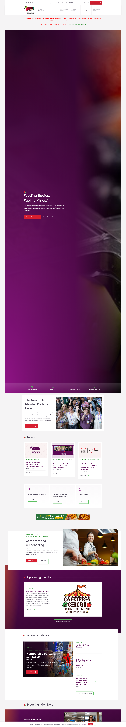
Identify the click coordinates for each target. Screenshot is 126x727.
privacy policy (83, 724)
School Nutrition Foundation (73, 3)
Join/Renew (58, 3)
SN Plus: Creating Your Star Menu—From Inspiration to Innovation (83, 663)
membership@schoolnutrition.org (76, 24)
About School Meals (96, 9)
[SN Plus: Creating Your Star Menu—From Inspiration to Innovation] (96, 663)
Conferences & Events (64, 9)
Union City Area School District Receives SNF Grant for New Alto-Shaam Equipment (90, 467)
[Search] (88, 2)
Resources (51, 10)
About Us (83, 3)
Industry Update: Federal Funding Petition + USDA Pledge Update (81, 681)
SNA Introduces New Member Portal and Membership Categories (34, 464)
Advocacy (84, 10)
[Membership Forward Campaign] (96, 646)
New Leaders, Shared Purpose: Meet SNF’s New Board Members (62, 466)
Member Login (95, 3)
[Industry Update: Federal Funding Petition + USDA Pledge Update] (96, 681)
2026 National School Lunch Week (37, 591)
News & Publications (41, 9)
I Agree (90, 724)
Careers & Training (73, 9)
